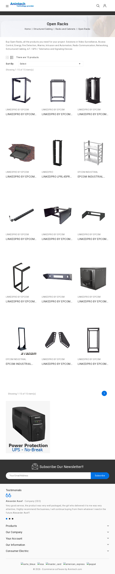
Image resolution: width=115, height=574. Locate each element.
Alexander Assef (14, 501)
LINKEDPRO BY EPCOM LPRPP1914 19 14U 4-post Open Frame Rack (56, 114)
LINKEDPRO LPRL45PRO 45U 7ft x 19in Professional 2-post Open (57, 176)
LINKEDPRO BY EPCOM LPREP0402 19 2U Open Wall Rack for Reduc (56, 301)
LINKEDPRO (47, 172)
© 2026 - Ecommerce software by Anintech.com (57, 569)
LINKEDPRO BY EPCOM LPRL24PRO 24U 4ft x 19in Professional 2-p (92, 114)
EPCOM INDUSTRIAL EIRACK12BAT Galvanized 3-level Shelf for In (93, 176)
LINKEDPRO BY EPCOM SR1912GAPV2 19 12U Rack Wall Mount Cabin (92, 301)
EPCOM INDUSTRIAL (88, 172)
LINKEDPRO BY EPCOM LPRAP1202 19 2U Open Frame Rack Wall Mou (92, 239)
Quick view (33, 78)
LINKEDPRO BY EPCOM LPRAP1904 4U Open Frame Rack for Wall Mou (56, 239)
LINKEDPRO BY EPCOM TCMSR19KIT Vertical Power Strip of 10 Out (20, 239)
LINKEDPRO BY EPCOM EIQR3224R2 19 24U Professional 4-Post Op (92, 364)
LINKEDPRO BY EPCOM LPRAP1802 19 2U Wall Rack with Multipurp (20, 176)
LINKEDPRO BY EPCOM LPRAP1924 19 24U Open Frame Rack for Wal (21, 301)
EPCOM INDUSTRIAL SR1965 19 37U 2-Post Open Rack (20, 364)
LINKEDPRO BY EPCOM (17, 109)
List (12, 57)
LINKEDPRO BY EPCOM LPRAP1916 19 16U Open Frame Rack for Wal (21, 114)
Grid (8, 57)
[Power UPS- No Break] (28, 427)
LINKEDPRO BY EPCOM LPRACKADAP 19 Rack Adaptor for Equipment (56, 364)
